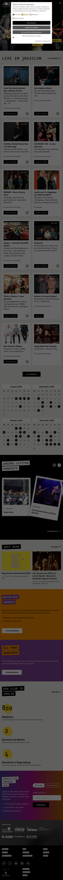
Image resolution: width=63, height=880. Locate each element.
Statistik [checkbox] (26, 14)
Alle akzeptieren (31, 23)
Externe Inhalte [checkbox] (19, 18)
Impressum (38, 41)
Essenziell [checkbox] (17, 14)
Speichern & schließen (31, 27)
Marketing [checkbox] (35, 14)
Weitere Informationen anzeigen (31, 36)
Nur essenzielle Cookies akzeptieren (31, 32)
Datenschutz (46, 41)
